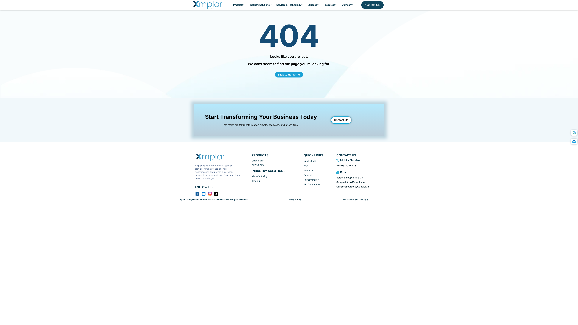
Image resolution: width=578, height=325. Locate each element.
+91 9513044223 (346, 165)
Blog (306, 165)
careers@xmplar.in (352, 186)
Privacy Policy (311, 179)
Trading (256, 181)
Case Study (310, 160)
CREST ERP (258, 160)
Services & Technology (288, 4)
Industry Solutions (260, 4)
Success (312, 4)
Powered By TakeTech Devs (355, 199)
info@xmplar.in (350, 182)
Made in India (295, 199)
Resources (329, 4)
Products (238, 4)
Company (347, 4)
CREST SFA (258, 165)
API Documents (312, 184)
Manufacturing (259, 176)
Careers (308, 175)
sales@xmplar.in (349, 177)
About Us (308, 170)
